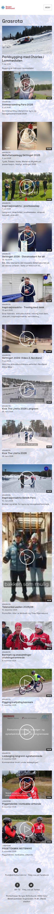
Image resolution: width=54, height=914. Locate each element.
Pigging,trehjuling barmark (17, 702)
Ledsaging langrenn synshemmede (22, 756)
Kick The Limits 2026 (14, 453)
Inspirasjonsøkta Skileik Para (19, 498)
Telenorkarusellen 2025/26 (17, 607)
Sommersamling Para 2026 (17, 105)
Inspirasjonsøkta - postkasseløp (20, 206)
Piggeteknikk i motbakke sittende (21, 804)
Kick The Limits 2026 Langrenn (20, 409)
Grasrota (6, 102)
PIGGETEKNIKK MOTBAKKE (17, 848)
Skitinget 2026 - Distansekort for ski (23, 257)
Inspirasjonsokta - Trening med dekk (23, 307)
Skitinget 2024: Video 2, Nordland (22, 358)
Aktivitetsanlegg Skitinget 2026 (21, 155)
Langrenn (6, 801)
